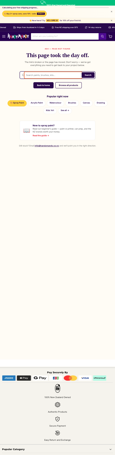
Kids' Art (50, 110)
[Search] (102, 36)
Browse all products (68, 85)
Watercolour (55, 103)
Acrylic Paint (37, 103)
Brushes (72, 103)
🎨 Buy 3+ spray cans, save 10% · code (24, 14)
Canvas (86, 103)
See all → (65, 110)
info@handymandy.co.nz (47, 145)
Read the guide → (41, 135)
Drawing (101, 103)
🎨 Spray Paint (17, 103)
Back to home (43, 85)
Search (88, 75)
